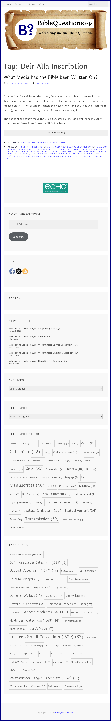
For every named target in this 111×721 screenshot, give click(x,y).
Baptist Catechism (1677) (34, 570)
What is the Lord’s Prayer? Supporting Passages (35, 328)
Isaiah (63, 151)
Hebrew (74, 469)
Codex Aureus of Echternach (77, 147)
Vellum (93, 151)
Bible (75, 444)
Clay (33, 154)
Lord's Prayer (41, 628)
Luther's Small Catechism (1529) (46, 637)
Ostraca (81, 154)
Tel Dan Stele (75, 151)
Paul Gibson (42, 83)
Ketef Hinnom (52, 147)
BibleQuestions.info (64, 712)
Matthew (87, 486)
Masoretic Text (67, 486)
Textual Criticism (42, 510)
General (89, 461)
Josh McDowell (72, 621)
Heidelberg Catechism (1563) (34, 620)
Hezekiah (31, 149)
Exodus (77, 460)
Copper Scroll (55, 156)
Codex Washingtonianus (20, 587)
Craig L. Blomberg (61, 587)
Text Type (15, 511)
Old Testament (85, 494)
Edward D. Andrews (27, 604)
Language (71, 477)
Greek (34, 468)
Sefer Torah (15, 670)
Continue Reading (56, 132)
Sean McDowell (81, 662)
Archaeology (44, 142)
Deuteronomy (38, 461)
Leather (21, 149)
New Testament (30, 494)
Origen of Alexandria (20, 502)
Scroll (38, 502)
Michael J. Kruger (34, 645)
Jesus (34, 477)
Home (8, 4)
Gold (9, 158)
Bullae (102, 151)
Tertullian (87, 502)
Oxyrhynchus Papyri (18, 654)
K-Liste (57, 477)
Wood (64, 154)
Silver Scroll (95, 156)
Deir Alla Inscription (32, 147)
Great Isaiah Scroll (90, 612)
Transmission (27, 142)
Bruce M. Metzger (25, 579)
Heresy (91, 469)
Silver (68, 156)
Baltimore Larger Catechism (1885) (38, 562)
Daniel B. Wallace (26, 595)
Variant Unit (19, 528)
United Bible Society (72, 519)
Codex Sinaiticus (46, 154)
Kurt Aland (18, 629)
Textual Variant (81, 510)
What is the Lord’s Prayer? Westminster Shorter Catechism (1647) (45, 353)
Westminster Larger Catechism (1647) (44, 678)
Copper (29, 156)
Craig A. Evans (41, 587)
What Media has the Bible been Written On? (50, 77)
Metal (72, 154)
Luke (85, 477)
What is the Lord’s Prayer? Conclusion (29, 336)
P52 (84, 156)
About (41, 4)
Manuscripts (59, 142)
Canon (88, 443)
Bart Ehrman (88, 571)
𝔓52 (58, 154)
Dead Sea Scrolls (39, 151)
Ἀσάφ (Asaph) (73, 686)
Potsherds (40, 156)
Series (32, 4)
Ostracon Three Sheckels (51, 149)
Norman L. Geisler (74, 645)
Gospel (16, 469)
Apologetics (30, 443)
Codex (46, 452)
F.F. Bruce (15, 612)
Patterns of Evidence (73, 654)
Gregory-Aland (54, 469)
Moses (14, 494)
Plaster (77, 156)
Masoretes (92, 637)
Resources (20, 4)
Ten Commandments (61, 502)
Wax (86, 151)
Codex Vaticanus (90, 452)
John (45, 477)
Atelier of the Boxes (18, 154)
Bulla (25, 151)
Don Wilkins (75, 596)
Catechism (25, 451)
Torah (16, 520)
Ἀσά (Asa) (55, 686)
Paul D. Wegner (19, 662)
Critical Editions (19, 460)
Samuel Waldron (60, 662)
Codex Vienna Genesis (92, 149)
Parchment (73, 149)
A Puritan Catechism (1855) (26, 554)
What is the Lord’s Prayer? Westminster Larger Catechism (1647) (44, 345)
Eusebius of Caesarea (58, 460)
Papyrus (54, 151)
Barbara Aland (68, 571)
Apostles (46, 443)
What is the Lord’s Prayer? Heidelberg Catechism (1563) (39, 361)
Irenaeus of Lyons (18, 477)
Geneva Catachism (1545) (45, 611)
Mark (52, 486)
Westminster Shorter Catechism (27, 686)
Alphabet (14, 443)
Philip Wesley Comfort (41, 662)
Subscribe (18, 237)
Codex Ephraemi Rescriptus (54, 579)
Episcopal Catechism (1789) (70, 604)
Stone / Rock (14, 151)
